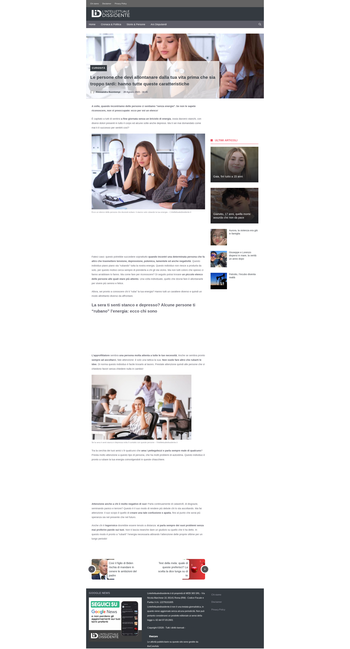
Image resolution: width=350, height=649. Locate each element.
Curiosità (98, 68)
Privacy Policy (121, 3)
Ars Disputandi (159, 24)
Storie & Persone (136, 24)
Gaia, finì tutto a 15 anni (228, 176)
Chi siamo (94, 3)
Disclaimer (106, 3)
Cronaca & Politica (111, 24)
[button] (260, 24)
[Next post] (205, 569)
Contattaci (191, 628)
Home (92, 24)
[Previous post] (92, 569)
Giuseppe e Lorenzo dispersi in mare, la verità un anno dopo (242, 255)
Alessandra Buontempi (108, 92)
